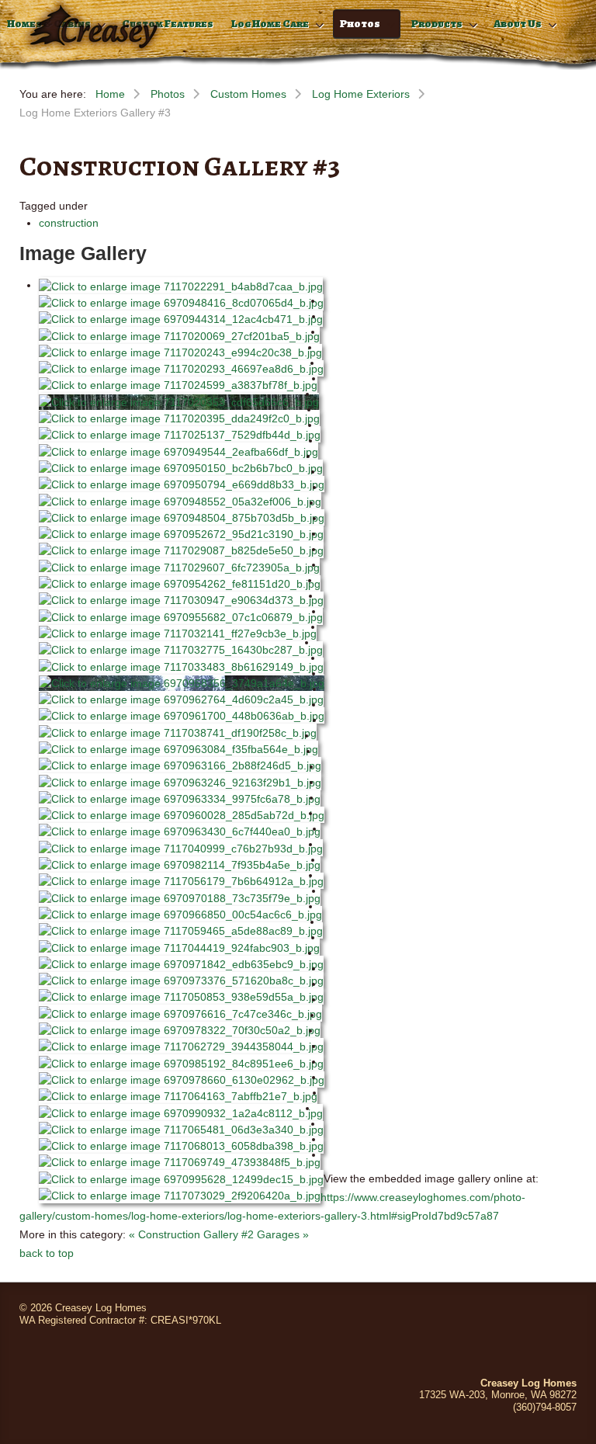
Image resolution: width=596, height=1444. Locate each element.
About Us (518, 23)
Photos (360, 23)
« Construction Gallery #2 (191, 1234)
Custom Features (167, 23)
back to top (46, 1253)
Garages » (283, 1234)
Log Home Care (270, 23)
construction (69, 223)
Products (437, 23)
